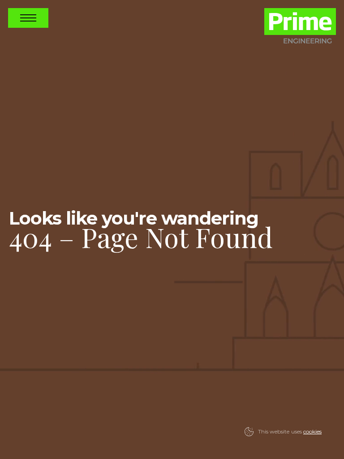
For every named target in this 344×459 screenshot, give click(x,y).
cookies (312, 431)
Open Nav (28, 18)
